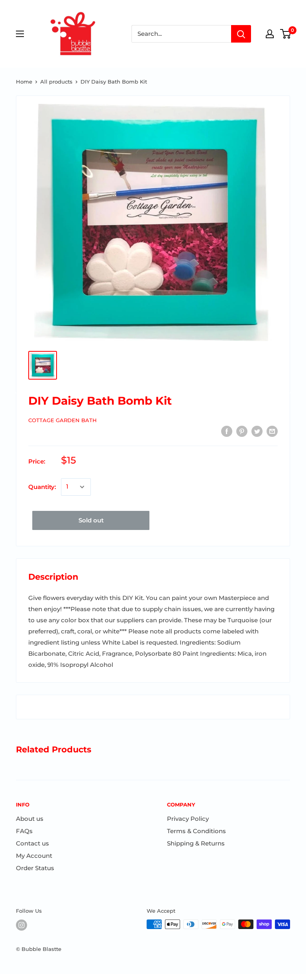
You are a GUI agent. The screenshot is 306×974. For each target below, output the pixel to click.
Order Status (35, 868)
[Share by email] (272, 431)
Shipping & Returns (196, 843)
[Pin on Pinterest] (241, 431)
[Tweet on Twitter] (257, 431)
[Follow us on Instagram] (21, 925)
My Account (34, 855)
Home (24, 81)
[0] (286, 34)
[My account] (270, 33)
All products (56, 81)
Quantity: (42, 487)
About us (29, 818)
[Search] (241, 34)
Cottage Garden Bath (62, 420)
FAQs (24, 831)
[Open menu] (20, 34)
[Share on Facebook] (226, 431)
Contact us (32, 843)
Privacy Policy (188, 818)
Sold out (91, 520)
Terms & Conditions (196, 831)
